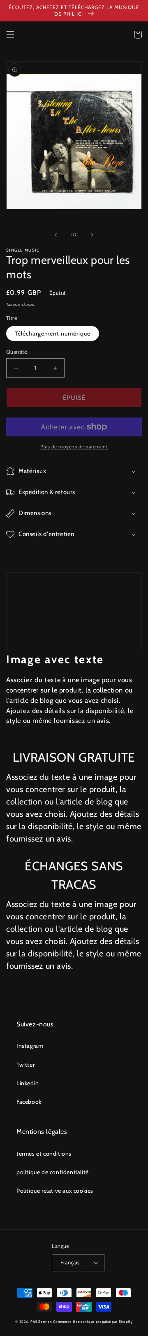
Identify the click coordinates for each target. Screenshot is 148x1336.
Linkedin (27, 1083)
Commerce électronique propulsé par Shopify (92, 1322)
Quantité (16, 351)
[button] (10, 35)
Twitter (25, 1064)
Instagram (29, 1045)
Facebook (29, 1101)
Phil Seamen (41, 1322)
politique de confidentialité (52, 1172)
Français (69, 1262)
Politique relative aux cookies (54, 1190)
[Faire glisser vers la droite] (92, 235)
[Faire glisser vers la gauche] (56, 235)
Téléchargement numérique (52, 333)
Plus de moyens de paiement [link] (74, 446)
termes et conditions (44, 1153)
